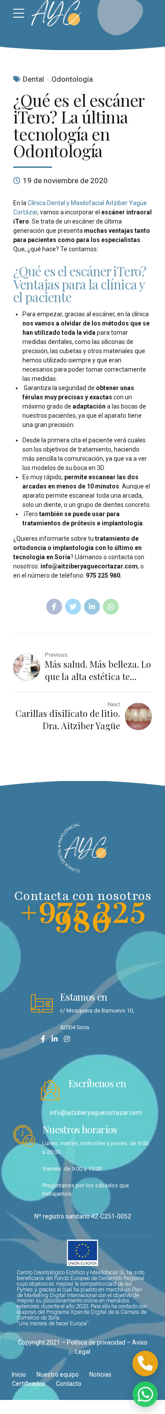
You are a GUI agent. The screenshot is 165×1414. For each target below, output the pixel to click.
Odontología (72, 79)
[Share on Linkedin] (92, 607)
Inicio (19, 1374)
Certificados (28, 1383)
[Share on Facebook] (54, 607)
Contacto (68, 1383)
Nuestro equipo (58, 1374)
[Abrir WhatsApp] (145, 1394)
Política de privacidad (96, 1342)
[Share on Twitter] (73, 607)
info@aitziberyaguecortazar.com (96, 1112)
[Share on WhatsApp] (111, 607)
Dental (33, 79)
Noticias (100, 1374)
